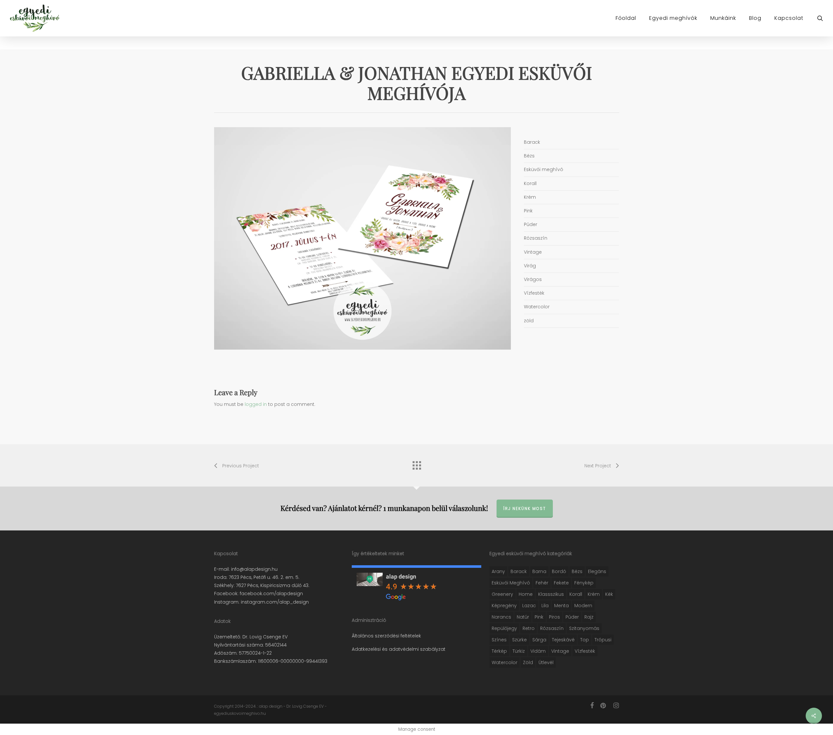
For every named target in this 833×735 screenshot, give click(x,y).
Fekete (561, 583)
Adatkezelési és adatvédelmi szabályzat (398, 649)
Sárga (539, 639)
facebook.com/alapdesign (271, 593)
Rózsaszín (552, 628)
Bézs (577, 571)
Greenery (502, 594)
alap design (401, 576)
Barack (519, 571)
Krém (594, 594)
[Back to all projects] (416, 463)
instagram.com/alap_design (274, 602)
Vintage (560, 651)
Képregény (504, 605)
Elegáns (597, 571)
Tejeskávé (563, 639)
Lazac (529, 605)
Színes (499, 639)
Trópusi (602, 639)
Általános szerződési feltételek (386, 636)
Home (526, 594)
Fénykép (584, 583)
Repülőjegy (504, 628)
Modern (583, 605)
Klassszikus (551, 594)
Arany (498, 571)
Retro (529, 628)
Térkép (499, 651)
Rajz (589, 617)
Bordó (559, 571)
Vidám (538, 651)
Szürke (519, 639)
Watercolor (504, 662)
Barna (539, 571)
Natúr (523, 617)
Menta (561, 605)
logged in (256, 404)
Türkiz (518, 651)
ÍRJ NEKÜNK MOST (524, 508)
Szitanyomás (584, 628)
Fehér (542, 583)
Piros (554, 617)
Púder (572, 617)
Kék (609, 594)
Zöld (528, 662)
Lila (545, 605)
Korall (575, 594)
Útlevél (546, 662)
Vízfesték (585, 651)
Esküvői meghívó (511, 583)
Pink (539, 617)
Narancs (501, 617)
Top (584, 639)
